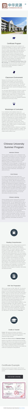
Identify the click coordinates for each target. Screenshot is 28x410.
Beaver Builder (22, 408)
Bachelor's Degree (21, 338)
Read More (20, 310)
